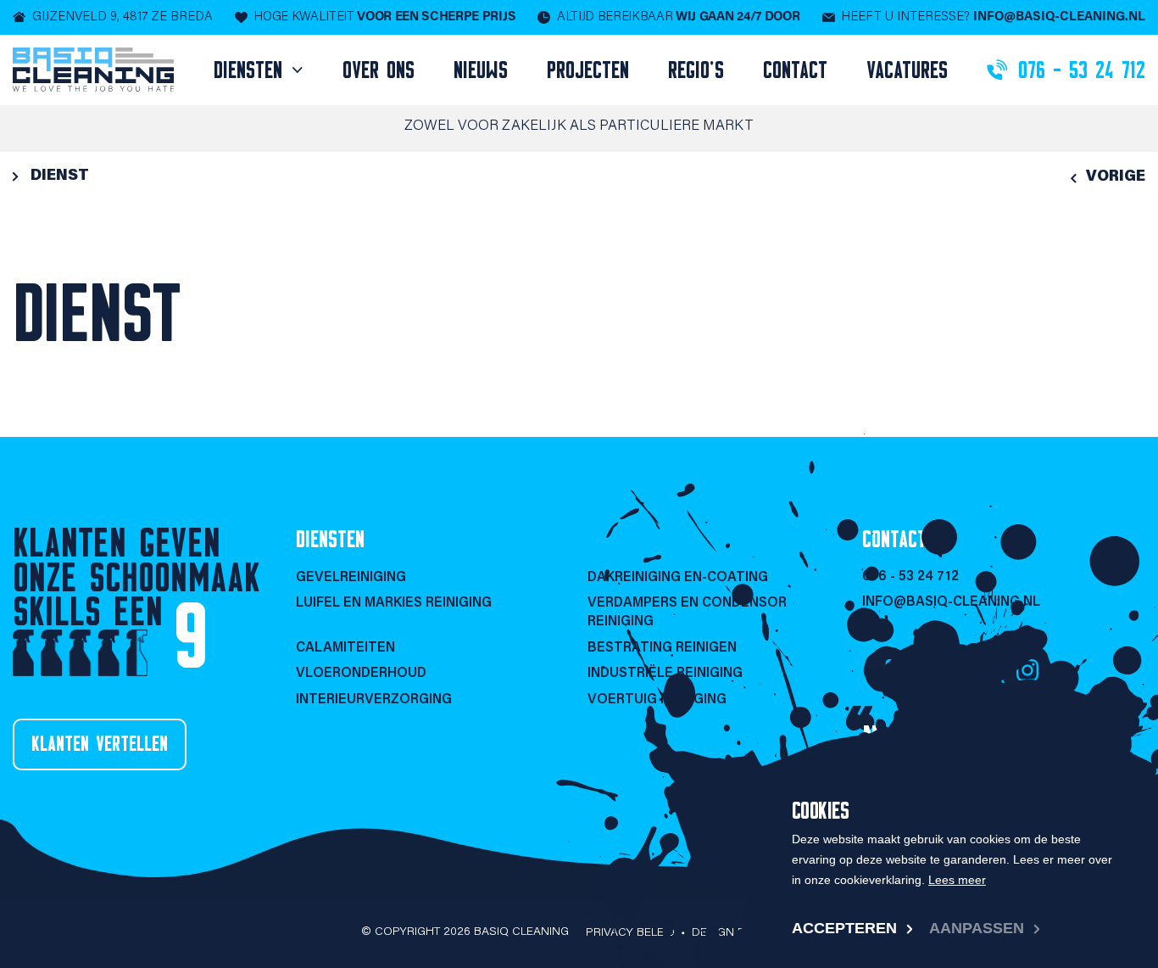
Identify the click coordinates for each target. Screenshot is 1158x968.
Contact (795, 69)
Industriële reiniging (665, 673)
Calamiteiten (345, 648)
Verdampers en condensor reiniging (687, 612)
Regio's (696, 69)
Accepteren (844, 928)
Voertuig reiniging (657, 700)
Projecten (588, 69)
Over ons (378, 69)
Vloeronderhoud (361, 673)
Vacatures (907, 69)
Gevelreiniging (351, 578)
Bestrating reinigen (662, 648)
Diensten (252, 69)
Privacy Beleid (630, 933)
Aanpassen (976, 928)
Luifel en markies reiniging (394, 603)
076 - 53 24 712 (910, 577)
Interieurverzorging (374, 700)
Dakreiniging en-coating (677, 578)
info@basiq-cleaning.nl (951, 602)
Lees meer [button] (957, 880)
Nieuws (481, 69)
